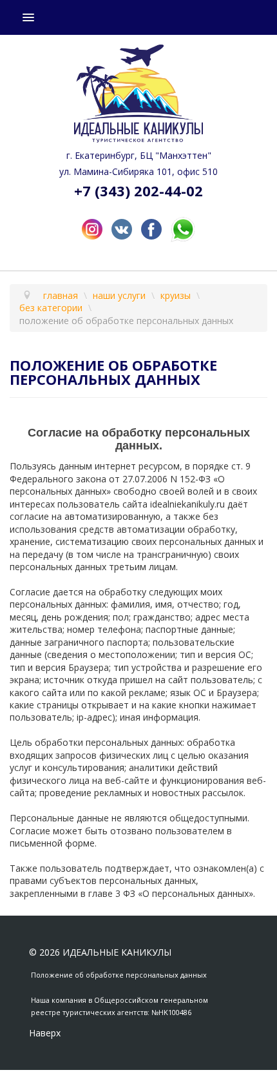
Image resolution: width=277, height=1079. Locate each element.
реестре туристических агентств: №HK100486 (111, 1012)
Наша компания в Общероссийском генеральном (119, 1000)
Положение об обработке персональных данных (119, 975)
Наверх (45, 1033)
